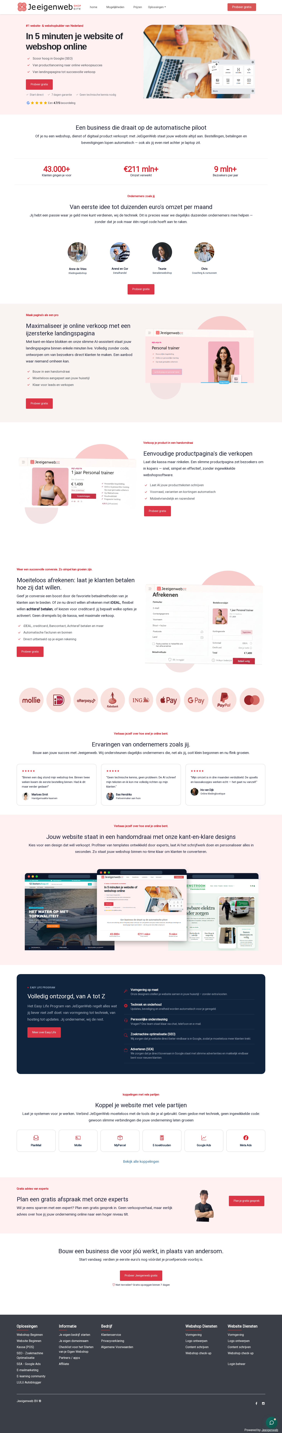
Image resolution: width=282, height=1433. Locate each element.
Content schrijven (197, 1347)
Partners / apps (69, 1358)
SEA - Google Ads (29, 1364)
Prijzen (138, 7)
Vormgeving (194, 1335)
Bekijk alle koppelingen (141, 1161)
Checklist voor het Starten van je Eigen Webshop (76, 1349)
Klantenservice (111, 1335)
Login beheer (236, 1364)
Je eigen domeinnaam (73, 1341)
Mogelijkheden (115, 7)
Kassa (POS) (25, 1347)
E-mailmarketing (27, 1370)
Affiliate (64, 1364)
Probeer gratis (241, 7)
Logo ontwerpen (196, 1341)
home (93, 7)
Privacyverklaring (112, 1341)
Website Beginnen (29, 1341)
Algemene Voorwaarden (117, 1347)
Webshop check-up (198, 1353)
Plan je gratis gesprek (247, 1200)
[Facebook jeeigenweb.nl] (256, 1403)
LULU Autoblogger (29, 1382)
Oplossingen (156, 7)
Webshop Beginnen (30, 1335)
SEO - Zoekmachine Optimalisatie (30, 1355)
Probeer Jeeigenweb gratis (141, 1275)
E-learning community (31, 1376)
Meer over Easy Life (44, 1032)
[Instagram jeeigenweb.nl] (263, 1403)
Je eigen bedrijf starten (74, 1335)
